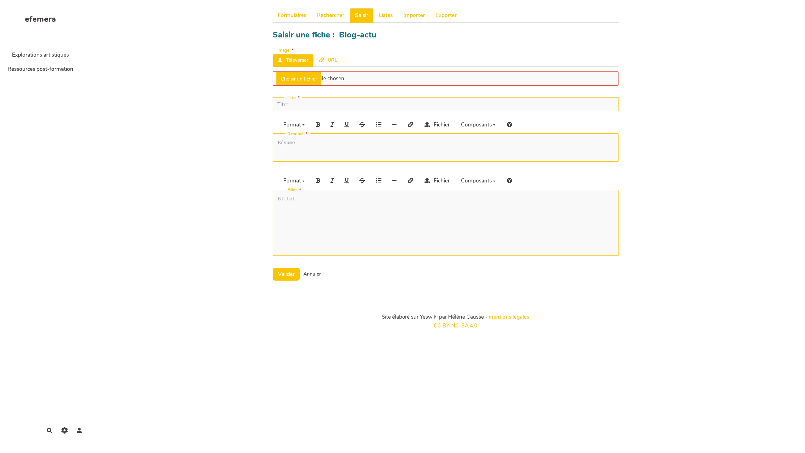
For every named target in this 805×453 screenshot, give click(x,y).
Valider (286, 274)
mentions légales (509, 317)
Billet (292, 190)
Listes (386, 15)
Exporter (446, 15)
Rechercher (330, 15)
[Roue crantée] (64, 430)
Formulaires (292, 15)
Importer (414, 15)
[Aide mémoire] (510, 124)
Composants (477, 124)
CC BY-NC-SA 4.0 (455, 325)
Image (283, 50)
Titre (291, 98)
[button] (79, 430)
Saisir (361, 15)
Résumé (295, 134)
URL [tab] (331, 60)
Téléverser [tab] (296, 60)
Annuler (312, 274)
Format (292, 124)
